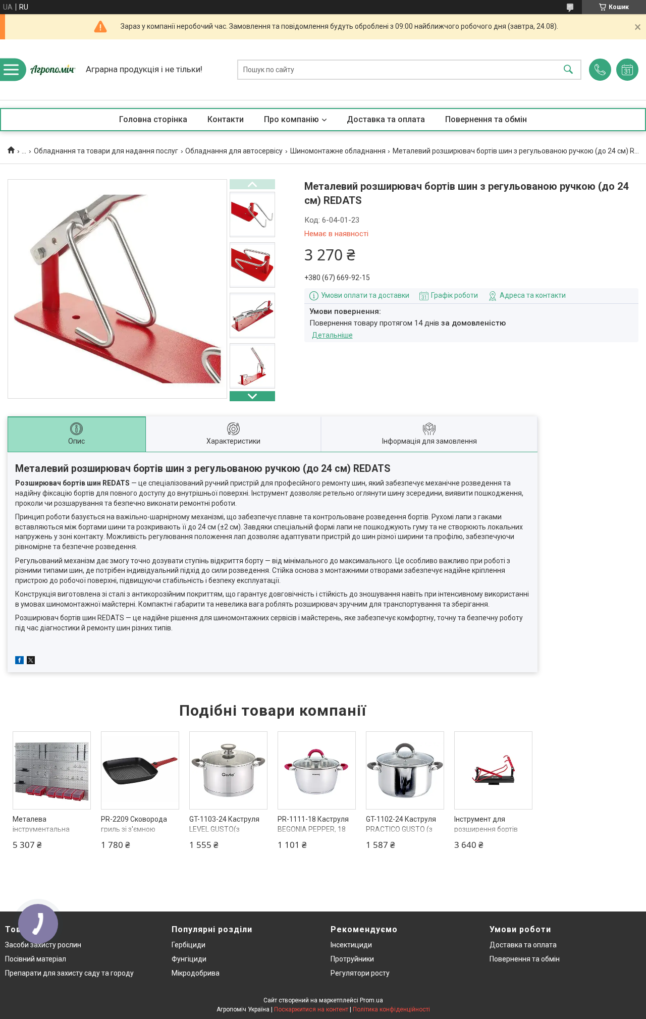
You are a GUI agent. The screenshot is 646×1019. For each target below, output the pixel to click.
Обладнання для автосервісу (234, 151)
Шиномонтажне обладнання (338, 151)
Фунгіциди (189, 959)
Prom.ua (371, 1000)
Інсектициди (351, 945)
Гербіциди (188, 945)
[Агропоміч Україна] (53, 69)
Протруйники (352, 959)
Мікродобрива (196, 973)
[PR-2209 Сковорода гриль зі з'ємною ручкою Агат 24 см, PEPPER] (140, 770)
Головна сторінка (153, 119)
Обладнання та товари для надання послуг (106, 151)
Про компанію (291, 119)
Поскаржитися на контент (311, 1009)
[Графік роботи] (627, 70)
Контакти (225, 119)
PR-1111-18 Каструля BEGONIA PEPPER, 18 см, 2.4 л (313, 829)
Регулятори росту (360, 973)
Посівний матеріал (35, 959)
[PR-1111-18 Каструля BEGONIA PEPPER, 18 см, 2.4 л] (317, 770)
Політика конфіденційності (391, 1009)
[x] (31, 662)
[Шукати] (568, 70)
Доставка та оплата (386, 119)
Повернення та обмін (486, 119)
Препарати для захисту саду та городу (69, 973)
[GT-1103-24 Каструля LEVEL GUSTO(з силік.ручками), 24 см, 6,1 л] (228, 770)
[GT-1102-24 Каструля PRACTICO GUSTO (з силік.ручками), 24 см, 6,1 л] (405, 770)
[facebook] (19, 662)
